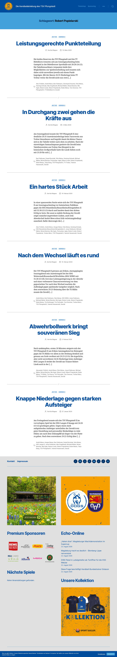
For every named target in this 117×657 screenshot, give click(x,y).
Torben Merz (48, 233)
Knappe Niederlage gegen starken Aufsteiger (58, 401)
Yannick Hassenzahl (70, 233)
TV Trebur (67, 162)
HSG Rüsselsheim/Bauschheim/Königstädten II (50, 229)
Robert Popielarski (54, 88)
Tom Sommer (74, 88)
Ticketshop (82, 6)
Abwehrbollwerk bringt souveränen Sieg (58, 329)
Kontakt (11, 461)
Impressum (22, 461)
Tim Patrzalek (58, 302)
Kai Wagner (53, 50)
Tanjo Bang (48, 162)
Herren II (62, 37)
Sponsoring (92, 6)
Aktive (54, 37)
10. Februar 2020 (67, 262)
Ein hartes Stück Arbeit (58, 186)
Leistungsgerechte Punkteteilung (58, 43)
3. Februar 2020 (67, 339)
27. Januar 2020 (67, 411)
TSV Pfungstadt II (57, 162)
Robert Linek (44, 88)
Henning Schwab (41, 86)
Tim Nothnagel (49, 302)
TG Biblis (43, 374)
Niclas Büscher (72, 86)
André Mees (49, 84)
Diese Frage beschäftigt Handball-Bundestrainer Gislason (85, 569)
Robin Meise (65, 88)
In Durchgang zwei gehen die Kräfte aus (58, 115)
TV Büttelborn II (49, 90)
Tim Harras (50, 374)
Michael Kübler (62, 86)
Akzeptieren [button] (111, 654)
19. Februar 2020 (67, 193)
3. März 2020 (67, 125)
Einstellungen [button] (101, 654)
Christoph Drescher (69, 84)
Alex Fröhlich (40, 84)
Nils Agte (53, 231)
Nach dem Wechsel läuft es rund (58, 255)
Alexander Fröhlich (42, 370)
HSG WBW (65, 298)
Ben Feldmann (57, 84)
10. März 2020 (67, 50)
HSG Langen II (40, 444)
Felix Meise (79, 84)
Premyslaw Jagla (56, 160)
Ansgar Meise (57, 227)
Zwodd (57, 90)
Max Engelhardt (52, 86)
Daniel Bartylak (50, 158)
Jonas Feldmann (71, 229)
